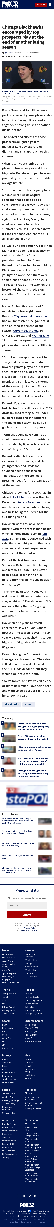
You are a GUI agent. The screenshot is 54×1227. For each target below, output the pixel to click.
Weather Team (31, 966)
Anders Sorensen (28, 502)
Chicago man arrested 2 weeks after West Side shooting (18, 844)
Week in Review (9, 1097)
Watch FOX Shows (33, 1041)
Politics (29, 989)
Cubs (4, 1034)
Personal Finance (10, 1072)
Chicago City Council (34, 1013)
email (35, 1196)
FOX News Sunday (10, 982)
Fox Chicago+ (31, 1031)
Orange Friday (8, 1113)
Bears (4, 1024)
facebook (19, 1196)
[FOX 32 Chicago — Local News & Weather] (10, 4)
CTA (4, 1000)
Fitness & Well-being (31, 1070)
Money (6, 1055)
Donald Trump (31, 1003)
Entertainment (34, 1020)
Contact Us (7, 1134)
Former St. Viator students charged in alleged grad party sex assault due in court (33, 726)
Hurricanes (29, 973)
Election (28, 993)
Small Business (9, 1079)
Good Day (6, 970)
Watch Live (41, 5)
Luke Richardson (21, 497)
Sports (29, 704)
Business (6, 1059)
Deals (4, 1066)
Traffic (6, 989)
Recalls (28, 1078)
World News (7, 961)
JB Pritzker (29, 1007)
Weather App (30, 970)
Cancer (28, 1059)
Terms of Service (29, 930)
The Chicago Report (34, 1000)
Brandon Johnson (32, 1010)
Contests (6, 1137)
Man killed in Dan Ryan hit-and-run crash (17, 856)
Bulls (4, 1031)
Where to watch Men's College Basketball (32, 1159)
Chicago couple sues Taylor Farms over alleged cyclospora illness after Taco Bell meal (18, 870)
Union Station (8, 1013)
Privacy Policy (30, 928)
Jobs (4, 1069)
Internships (7, 1147)
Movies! (28, 1038)
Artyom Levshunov (25, 330)
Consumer (6, 1062)
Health (29, 1055)
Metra (5, 1003)
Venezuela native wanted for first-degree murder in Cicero (17, 832)
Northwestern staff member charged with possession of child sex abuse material (33, 761)
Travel (5, 997)
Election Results (32, 997)
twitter (29, 1196)
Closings (28, 963)
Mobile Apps (7, 1127)
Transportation (9, 993)
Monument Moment (7, 1108)
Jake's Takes (30, 1024)
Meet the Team (9, 1140)
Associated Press (21, 52)
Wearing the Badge (10, 1100)
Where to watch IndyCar (32, 1151)
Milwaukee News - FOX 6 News (33, 1098)
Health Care (30, 1075)
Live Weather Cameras (31, 955)
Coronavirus (30, 1062)
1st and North (8, 1093)
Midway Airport (9, 1010)
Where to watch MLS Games (32, 1180)
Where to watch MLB (32, 1140)
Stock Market (8, 1082)
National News (9, 957)
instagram (24, 1196)
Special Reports (9, 973)
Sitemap (6, 1157)
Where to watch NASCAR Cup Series (33, 1146)
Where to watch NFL (32, 1128)
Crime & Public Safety (8, 965)
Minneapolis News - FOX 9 (34, 1110)
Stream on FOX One (31, 1121)
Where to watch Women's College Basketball (32, 1167)
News (5, 950)
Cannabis (29, 1066)
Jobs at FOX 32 (9, 1144)
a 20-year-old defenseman (29, 316)
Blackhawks (34, 52)
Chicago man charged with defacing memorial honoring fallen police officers (33, 773)
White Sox (6, 1038)
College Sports (8, 1048)
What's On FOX (31, 1028)
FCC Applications (9, 1154)
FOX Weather (31, 976)
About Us (8, 1120)
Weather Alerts (31, 960)
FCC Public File (8, 1150)
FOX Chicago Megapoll (8, 978)
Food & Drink (31, 1034)
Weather (30, 950)
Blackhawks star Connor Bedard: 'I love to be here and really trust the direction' (25, 92)
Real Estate (7, 1076)
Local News (7, 954)
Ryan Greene (40, 335)
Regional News (30, 1091)
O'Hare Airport (8, 1007)
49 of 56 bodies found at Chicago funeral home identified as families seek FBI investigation (17, 820)
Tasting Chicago (9, 1103)
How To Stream (9, 1124)
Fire (4, 1041)
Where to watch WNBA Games (32, 1174)
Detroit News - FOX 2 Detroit (33, 1104)
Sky (3, 1044)
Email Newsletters (10, 1130)
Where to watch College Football (32, 1134)
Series (6, 1089)
